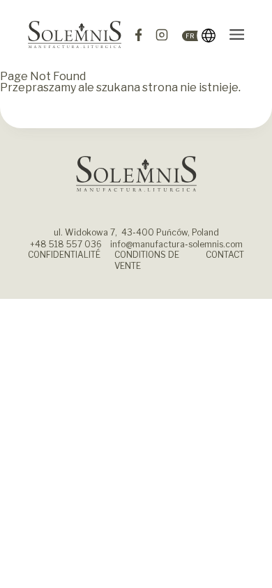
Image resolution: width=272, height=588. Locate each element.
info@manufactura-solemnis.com (176, 244)
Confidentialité (64, 254)
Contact (225, 254)
